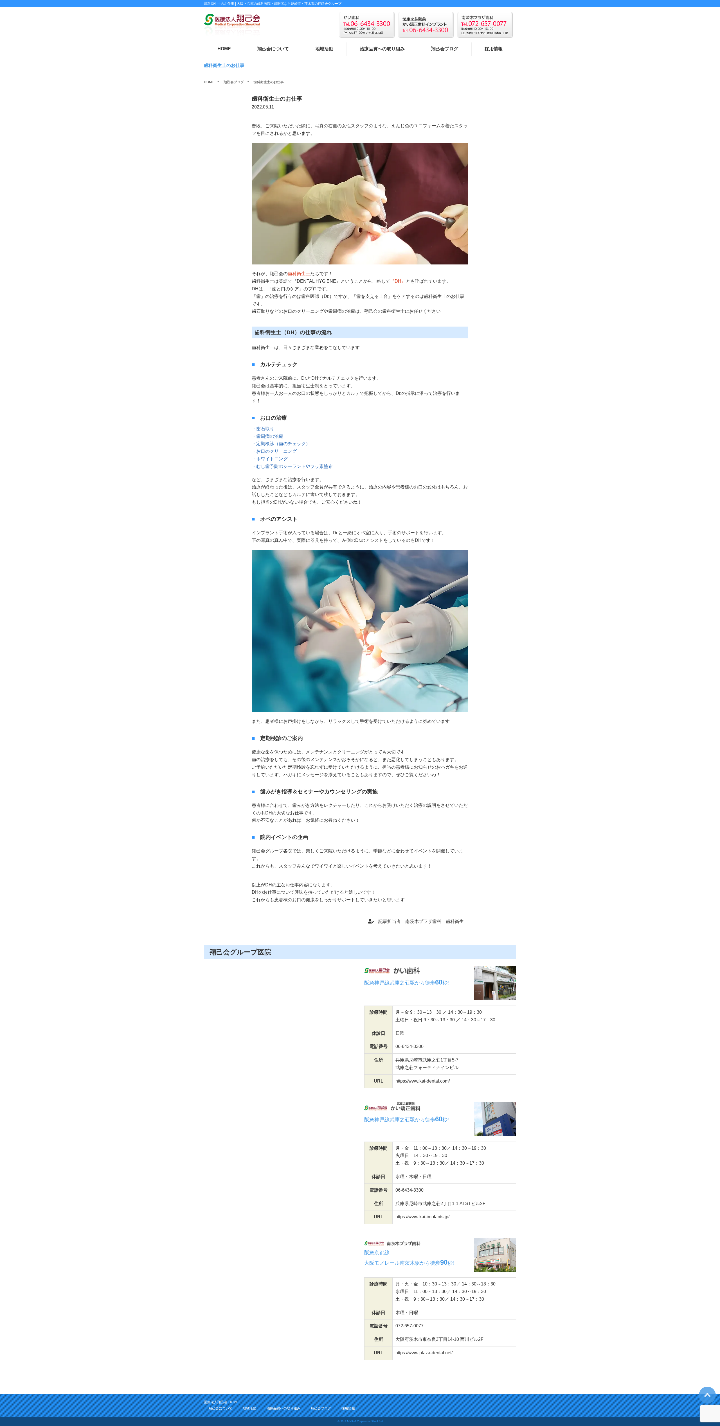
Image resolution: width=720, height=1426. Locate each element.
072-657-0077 (409, 1325)
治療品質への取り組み (382, 48)
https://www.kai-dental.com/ (422, 1081)
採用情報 (494, 48)
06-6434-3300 (409, 1046)
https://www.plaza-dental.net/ (424, 1352)
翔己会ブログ (444, 48)
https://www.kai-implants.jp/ (422, 1216)
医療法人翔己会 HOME (221, 1402)
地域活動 (324, 48)
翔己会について (273, 48)
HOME (224, 48)
